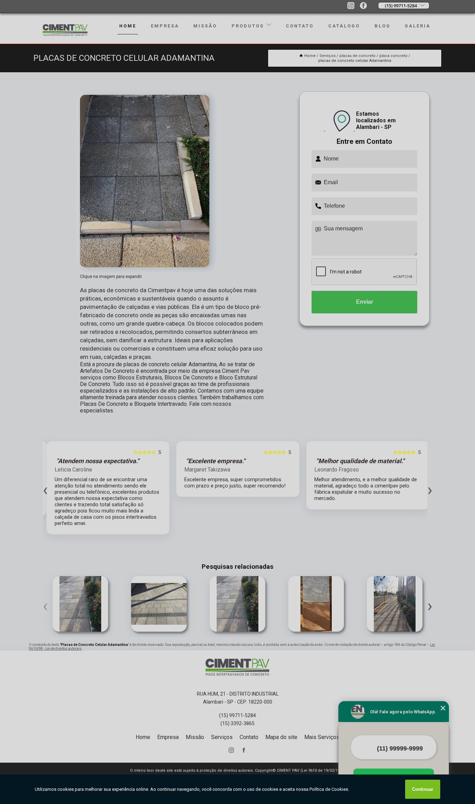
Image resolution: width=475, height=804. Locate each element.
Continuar (422, 789)
